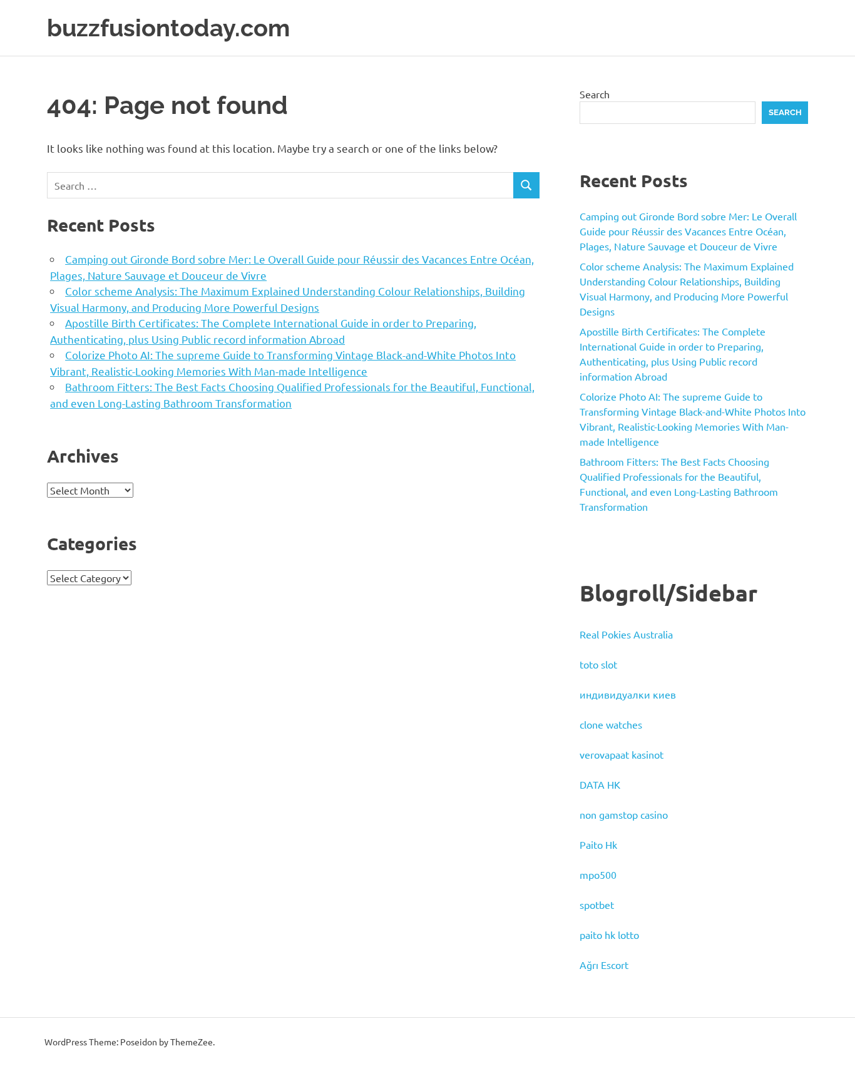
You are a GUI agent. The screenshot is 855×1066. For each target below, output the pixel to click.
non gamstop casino (624, 814)
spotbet (597, 904)
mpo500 (598, 874)
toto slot (598, 664)
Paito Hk (598, 844)
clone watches (611, 724)
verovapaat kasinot (621, 754)
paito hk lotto (609, 934)
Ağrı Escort (604, 964)
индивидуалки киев (628, 694)
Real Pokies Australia (626, 634)
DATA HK (600, 784)
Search (595, 94)
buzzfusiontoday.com (168, 28)
